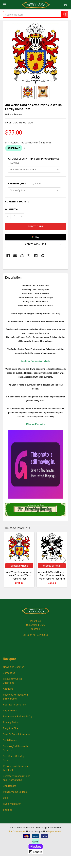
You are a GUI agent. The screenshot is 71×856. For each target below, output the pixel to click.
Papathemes (54, 831)
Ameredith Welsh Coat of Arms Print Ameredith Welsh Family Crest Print (52, 575)
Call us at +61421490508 (35, 634)
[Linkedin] (36, 256)
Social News (10, 740)
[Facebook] (8, 256)
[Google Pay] (35, 237)
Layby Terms (10, 710)
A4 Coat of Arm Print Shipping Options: (33, 160)
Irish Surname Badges (15, 791)
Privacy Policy (10, 722)
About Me (8, 688)
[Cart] (66, 4)
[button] (35, 244)
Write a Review (13, 114)
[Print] (22, 256)
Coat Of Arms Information (17, 734)
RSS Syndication (12, 803)
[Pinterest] (43, 256)
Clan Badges (9, 785)
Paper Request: (24, 183)
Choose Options (19, 565)
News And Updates (13, 666)
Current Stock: (17, 201)
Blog (5, 797)
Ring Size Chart (11, 728)
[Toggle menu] (4, 4)
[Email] (15, 256)
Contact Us (9, 672)
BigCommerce (17, 831)
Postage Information (14, 704)
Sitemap (7, 809)
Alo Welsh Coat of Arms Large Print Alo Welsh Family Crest (19, 575)
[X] (29, 256)
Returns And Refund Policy (17, 716)
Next (64, 560)
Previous (6, 560)
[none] (35, 53)
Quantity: (11, 209)
